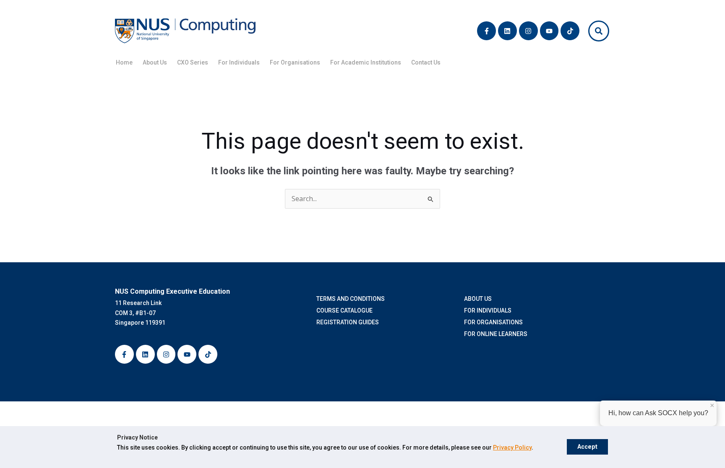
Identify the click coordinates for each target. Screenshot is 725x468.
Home (124, 62)
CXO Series (192, 62)
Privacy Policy (512, 447)
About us (478, 298)
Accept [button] (587, 446)
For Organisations (295, 62)
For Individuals (239, 62)
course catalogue (345, 310)
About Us (155, 62)
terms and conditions (351, 298)
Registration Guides (348, 322)
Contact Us (426, 62)
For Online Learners (495, 334)
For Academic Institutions (365, 62)
